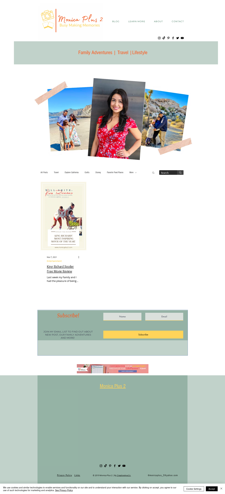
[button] (136, 22)
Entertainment (54, 261)
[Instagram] (159, 38)
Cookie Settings (193, 488)
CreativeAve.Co (123, 475)
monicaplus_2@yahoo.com (164, 475)
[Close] (221, 489)
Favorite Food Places (115, 172)
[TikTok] (164, 38)
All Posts (44, 172)
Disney (98, 172)
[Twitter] (177, 38)
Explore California (72, 172)
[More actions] (80, 257)
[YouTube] (182, 38)
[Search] (180, 172)
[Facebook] (173, 38)
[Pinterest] (168, 38)
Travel (56, 172)
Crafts (87, 172)
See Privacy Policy (64, 490)
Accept (211, 488)
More (131, 172)
